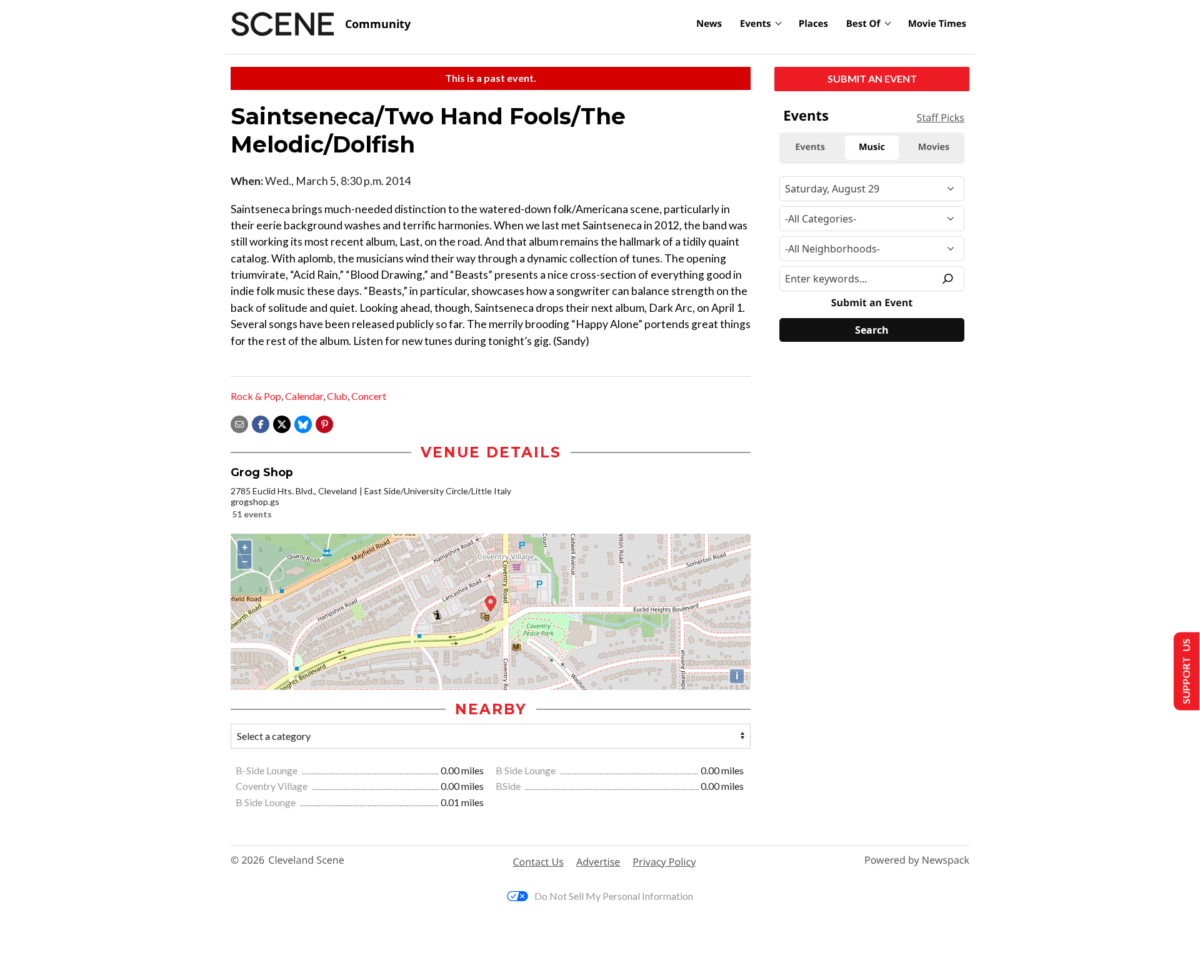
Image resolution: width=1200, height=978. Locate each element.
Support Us (1185, 671)
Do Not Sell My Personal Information (613, 896)
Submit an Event (872, 78)
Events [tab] (810, 147)
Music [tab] (872, 147)
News (709, 23)
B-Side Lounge (267, 770)
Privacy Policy (664, 862)
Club (337, 396)
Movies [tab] (933, 147)
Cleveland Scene (306, 860)
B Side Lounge (527, 770)
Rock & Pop (256, 396)
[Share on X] (282, 423)
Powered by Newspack (916, 860)
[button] (324, 423)
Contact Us (538, 862)
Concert (368, 396)
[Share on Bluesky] (303, 423)
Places (813, 23)
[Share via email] (239, 423)
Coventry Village (272, 786)
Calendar (304, 396)
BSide (509, 786)
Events (755, 23)
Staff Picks (940, 117)
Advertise (598, 862)
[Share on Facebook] (260, 423)
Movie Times (937, 23)
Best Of (863, 23)
